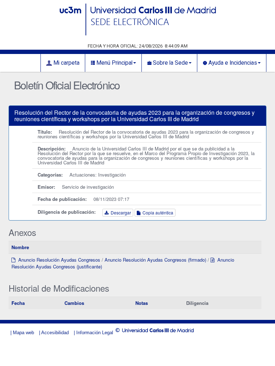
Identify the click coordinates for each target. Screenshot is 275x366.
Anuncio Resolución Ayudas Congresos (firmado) (155, 259)
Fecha (18, 303)
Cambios (74, 303)
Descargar (119, 212)
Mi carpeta (65, 63)
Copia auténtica (156, 212)
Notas (141, 303)
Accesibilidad (55, 332)
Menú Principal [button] (113, 63)
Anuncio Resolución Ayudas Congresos (57, 259)
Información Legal (94, 332)
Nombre (20, 247)
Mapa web (23, 332)
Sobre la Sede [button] (169, 63)
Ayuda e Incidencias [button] (232, 63)
